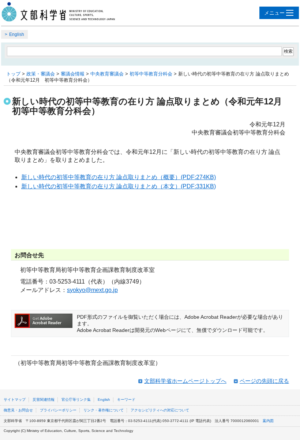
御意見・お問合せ (18, 410)
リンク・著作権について (103, 410)
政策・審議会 (40, 74)
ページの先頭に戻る (264, 381)
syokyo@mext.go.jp (92, 290)
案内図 (268, 421)
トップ (13, 74)
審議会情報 (73, 74)
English (16, 34)
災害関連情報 (44, 400)
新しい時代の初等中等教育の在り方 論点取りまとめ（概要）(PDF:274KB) (118, 177)
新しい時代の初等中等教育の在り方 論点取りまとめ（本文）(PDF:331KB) (118, 186)
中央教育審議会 (107, 74)
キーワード (126, 400)
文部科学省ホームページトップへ (185, 381)
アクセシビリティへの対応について (160, 410)
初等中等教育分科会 (151, 74)
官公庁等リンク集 (76, 400)
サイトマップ (15, 400)
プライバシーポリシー (58, 410)
